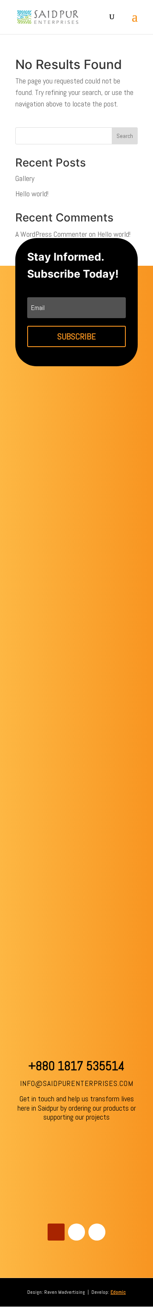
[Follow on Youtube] (56, 1232)
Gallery (24, 178)
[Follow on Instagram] (96, 1232)
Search (124, 136)
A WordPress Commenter (51, 234)
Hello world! (31, 193)
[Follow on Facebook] (76, 1232)
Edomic (118, 1292)
